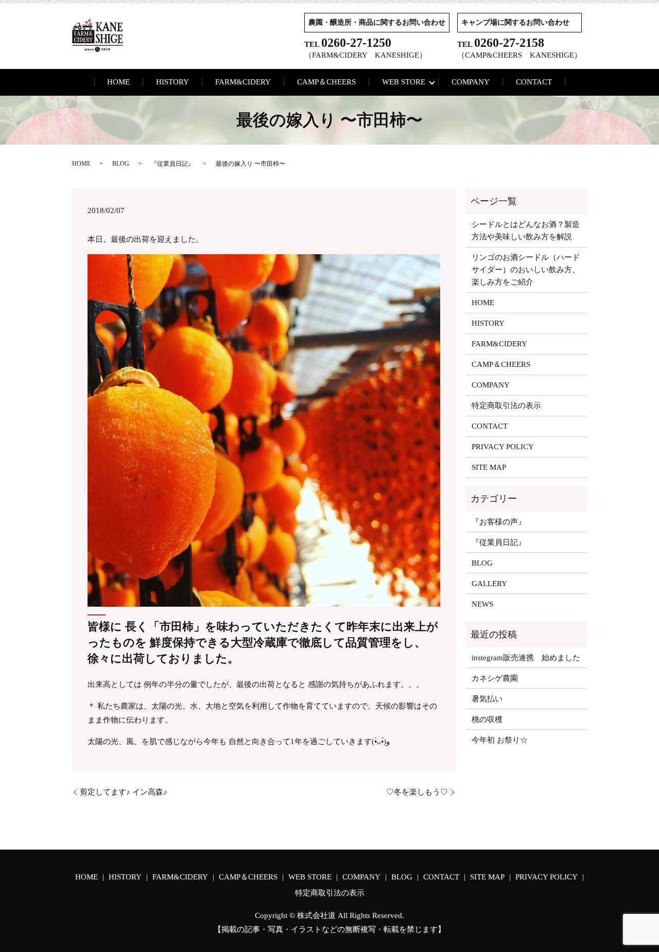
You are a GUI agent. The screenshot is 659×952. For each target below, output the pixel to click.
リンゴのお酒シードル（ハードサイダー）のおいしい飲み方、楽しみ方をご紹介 (526, 269)
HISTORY (172, 82)
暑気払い (487, 699)
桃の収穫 (487, 719)
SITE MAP (489, 467)
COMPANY (471, 82)
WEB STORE (403, 82)
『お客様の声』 (499, 522)
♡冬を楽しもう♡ (417, 792)
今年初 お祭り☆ (500, 740)
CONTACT (534, 82)
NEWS (482, 604)
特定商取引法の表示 (506, 405)
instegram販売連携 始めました (526, 658)
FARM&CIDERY (243, 82)
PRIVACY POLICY (503, 447)
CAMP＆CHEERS (326, 82)
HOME (118, 82)
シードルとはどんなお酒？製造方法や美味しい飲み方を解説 (526, 230)
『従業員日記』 (172, 163)
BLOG (120, 163)
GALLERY (489, 583)
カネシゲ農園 (495, 678)
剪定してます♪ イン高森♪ (123, 792)
